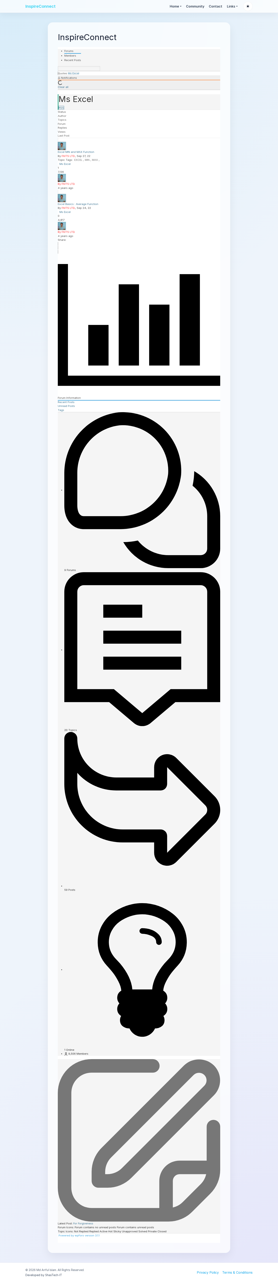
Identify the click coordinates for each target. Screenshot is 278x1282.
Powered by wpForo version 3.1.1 (79, 1235)
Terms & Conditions (237, 1272)
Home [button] (174, 6)
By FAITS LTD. (66, 183)
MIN (87, 159)
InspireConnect (40, 6)
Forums (68, 51)
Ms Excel (65, 163)
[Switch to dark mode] (248, 6)
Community (195, 6)
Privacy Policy (208, 1272)
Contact (215, 6)
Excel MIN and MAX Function (76, 151)
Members (70, 55)
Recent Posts (72, 60)
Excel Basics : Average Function (78, 204)
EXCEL (78, 159)
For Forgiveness (83, 1223)
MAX (95, 159)
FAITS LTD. (68, 156)
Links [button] (231, 6)
